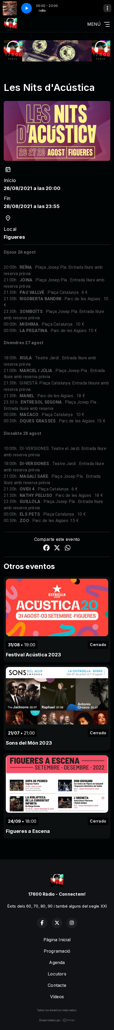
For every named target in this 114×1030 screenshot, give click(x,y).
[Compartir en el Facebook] (46, 548)
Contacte (57, 985)
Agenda (57, 962)
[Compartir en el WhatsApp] (67, 548)
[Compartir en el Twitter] (57, 548)
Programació (57, 951)
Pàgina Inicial (57, 939)
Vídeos (57, 996)
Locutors (57, 973)
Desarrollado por (50, 1020)
